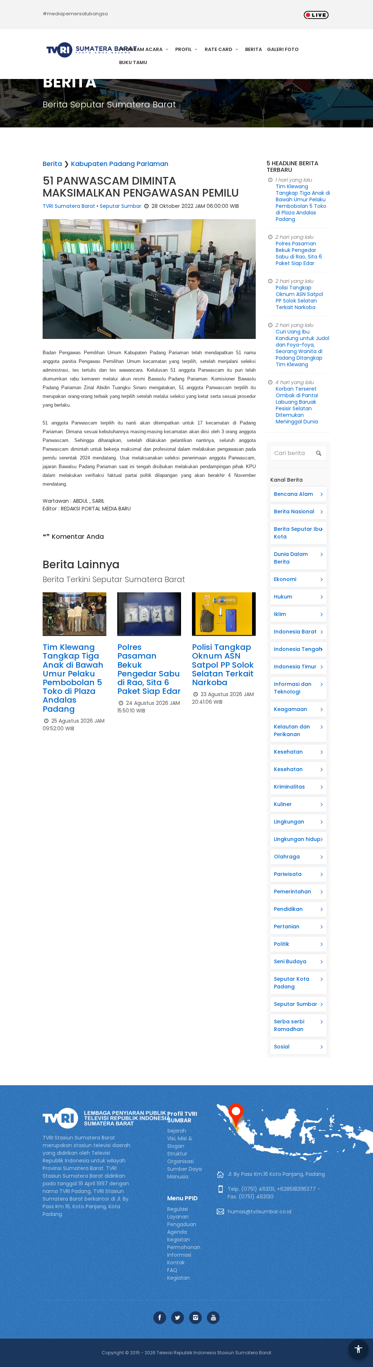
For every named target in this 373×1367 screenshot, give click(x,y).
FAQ (172, 1270)
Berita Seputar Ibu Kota (298, 532)
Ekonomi (285, 579)
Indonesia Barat (295, 631)
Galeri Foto (283, 49)
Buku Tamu (133, 62)
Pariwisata (288, 874)
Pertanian (286, 926)
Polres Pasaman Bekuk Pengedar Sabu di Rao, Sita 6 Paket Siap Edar (149, 669)
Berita (253, 49)
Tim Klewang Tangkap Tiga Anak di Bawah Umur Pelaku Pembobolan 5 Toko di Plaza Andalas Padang (73, 677)
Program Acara (141, 49)
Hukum (283, 596)
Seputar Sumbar (120, 206)
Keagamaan (290, 709)
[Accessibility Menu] (358, 1349)
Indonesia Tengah (298, 649)
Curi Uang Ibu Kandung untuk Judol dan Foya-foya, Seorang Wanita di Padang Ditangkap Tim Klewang (302, 348)
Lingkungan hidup (297, 839)
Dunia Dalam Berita (291, 557)
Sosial (282, 1046)
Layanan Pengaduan (181, 1220)
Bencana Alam (293, 494)
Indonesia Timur (295, 666)
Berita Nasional (294, 511)
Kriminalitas (289, 786)
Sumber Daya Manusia (184, 1172)
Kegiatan (178, 1277)
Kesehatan (288, 751)
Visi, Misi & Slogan (179, 1142)
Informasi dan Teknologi (292, 687)
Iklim (280, 614)
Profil (184, 49)
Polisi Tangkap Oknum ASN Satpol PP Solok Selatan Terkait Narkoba (223, 664)
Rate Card (219, 49)
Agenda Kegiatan (178, 1235)
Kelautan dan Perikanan (292, 730)
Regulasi (177, 1209)
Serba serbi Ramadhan (289, 1025)
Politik (281, 944)
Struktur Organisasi (180, 1157)
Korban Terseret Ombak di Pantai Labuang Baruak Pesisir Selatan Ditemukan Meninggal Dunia (297, 405)
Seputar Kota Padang (291, 982)
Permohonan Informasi (183, 1251)
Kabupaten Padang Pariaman (119, 163)
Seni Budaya (290, 961)
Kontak (176, 1262)
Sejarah (176, 1130)
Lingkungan (289, 821)
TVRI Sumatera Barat (69, 206)
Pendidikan (288, 909)
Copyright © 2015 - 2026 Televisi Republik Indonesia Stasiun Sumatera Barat (186, 1353)
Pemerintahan (292, 891)
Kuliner (283, 804)
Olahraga (287, 856)
